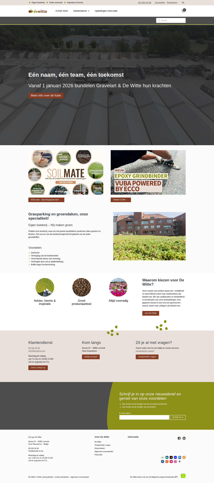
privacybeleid (48, 477)
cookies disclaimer (62, 477)
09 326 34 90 (144, 2)
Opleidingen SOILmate (106, 11)
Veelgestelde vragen (103, 445)
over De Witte (151, 313)
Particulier (98, 455)
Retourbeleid (100, 448)
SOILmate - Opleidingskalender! (45, 200)
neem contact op (38, 368)
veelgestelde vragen (145, 351)
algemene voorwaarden (80, 477)
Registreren (172, 2)
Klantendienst (80, 11)
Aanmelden (160, 2)
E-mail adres (125, 413)
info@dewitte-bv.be (36, 351)
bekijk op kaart (90, 357)
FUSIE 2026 (62, 11)
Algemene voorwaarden (104, 451)
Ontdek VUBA (119, 200)
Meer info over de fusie (46, 95)
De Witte (98, 442)
